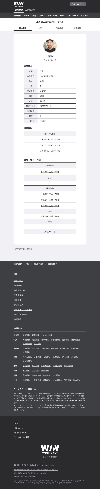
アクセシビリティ (20, 433)
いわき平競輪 (46, 335)
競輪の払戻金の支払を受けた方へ (25, 477)
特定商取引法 (35, 465)
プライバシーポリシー (49, 465)
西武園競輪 (75, 340)
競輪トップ (18, 281)
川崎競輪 (45, 348)
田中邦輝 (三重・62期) (50, 216)
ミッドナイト (86, 15)
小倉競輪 (26, 380)
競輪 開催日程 (19, 290)
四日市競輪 (27, 361)
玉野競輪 (26, 370)
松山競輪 (56, 375)
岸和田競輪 (68, 366)
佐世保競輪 (57, 380)
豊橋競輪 (56, 357)
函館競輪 (26, 335)
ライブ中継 (52, 15)
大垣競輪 (47, 357)
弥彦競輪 (26, 340)
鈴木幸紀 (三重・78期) (50, 194)
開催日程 (17, 15)
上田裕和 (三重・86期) (50, 172)
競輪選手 (17, 319)
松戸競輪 (26, 348)
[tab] (41, 28)
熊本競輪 (76, 380)
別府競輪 (67, 380)
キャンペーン (72, 15)
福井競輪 (26, 366)
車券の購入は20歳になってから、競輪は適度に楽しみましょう (36, 470)
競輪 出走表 (18, 295)
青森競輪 (35, 335)
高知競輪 (47, 375)
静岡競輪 (26, 352)
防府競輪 (45, 370)
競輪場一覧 (18, 285)
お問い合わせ (18, 428)
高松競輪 (26, 375)
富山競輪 (65, 357)
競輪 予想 (17, 300)
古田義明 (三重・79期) (50, 200)
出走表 (26, 15)
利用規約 (25, 465)
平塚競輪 (54, 348)
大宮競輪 (65, 340)
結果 (62, 15)
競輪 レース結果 (20, 314)
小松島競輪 (36, 375)
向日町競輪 (46, 366)
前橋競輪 (35, 340)
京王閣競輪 (27, 343)
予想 (34, 15)
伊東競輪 (75, 348)
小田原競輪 (64, 348)
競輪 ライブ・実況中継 (23, 309)
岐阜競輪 (37, 357)
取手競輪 (45, 340)
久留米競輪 (36, 380)
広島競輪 (35, 370)
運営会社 (17, 465)
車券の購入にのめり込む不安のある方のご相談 (30, 473)
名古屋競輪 (27, 357)
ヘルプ (16, 424)
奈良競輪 (35, 366)
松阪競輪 (75, 357)
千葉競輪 (35, 348)
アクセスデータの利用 (21, 437)
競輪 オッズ (18, 305)
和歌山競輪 (57, 366)
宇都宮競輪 (55, 340)
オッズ (42, 15)
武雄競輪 (47, 380)
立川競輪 (37, 343)
